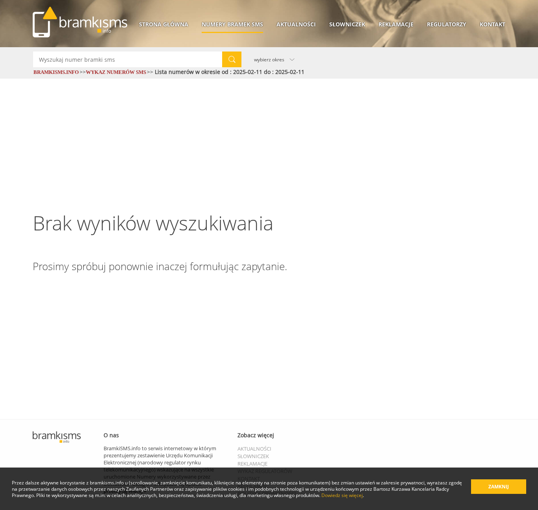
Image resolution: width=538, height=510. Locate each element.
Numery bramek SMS (232, 24)
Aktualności (296, 24)
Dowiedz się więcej (342, 495)
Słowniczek (347, 24)
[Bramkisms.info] (80, 22)
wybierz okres (269, 59)
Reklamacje (396, 24)
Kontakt (492, 24)
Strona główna (163, 24)
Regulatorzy (446, 24)
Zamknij (498, 486)
